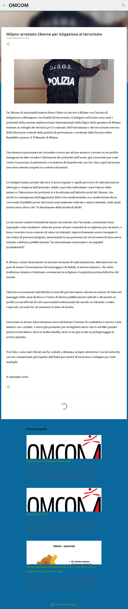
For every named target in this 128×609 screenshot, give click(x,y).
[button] (8, 44)
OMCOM (19, 5)
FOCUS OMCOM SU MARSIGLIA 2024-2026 (48, 461)
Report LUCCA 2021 (37, 514)
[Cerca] (33, 5)
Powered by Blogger (66, 604)
